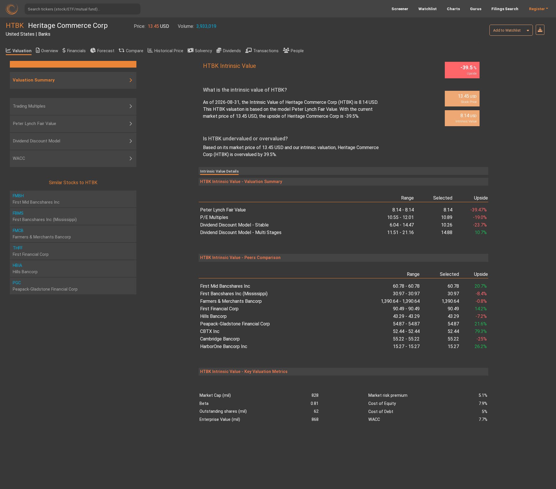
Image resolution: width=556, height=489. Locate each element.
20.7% (481, 286)
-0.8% (481, 301)
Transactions (266, 50)
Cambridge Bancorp (220, 339)
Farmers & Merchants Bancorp (231, 301)
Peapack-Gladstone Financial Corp (235, 324)
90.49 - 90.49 (406, 308)
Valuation (22, 50)
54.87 (453, 324)
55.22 (453, 339)
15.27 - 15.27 (406, 346)
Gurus (475, 8)
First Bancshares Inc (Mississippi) (234, 293)
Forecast (105, 50)
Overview (49, 50)
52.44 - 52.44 (406, 331)
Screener (400, 8)
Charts (453, 8)
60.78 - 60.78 (406, 286)
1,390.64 (450, 301)
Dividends (232, 50)
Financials (76, 50)
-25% (481, 339)
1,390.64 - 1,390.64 (400, 301)
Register (537, 8)
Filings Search (504, 8)
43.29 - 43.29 (406, 316)
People (297, 50)
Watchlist (427, 8)
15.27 (453, 346)
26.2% (481, 346)
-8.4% (481, 293)
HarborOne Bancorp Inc (223, 346)
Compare (134, 50)
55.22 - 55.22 (406, 339)
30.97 (453, 293)
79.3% (481, 331)
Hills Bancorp (213, 316)
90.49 (453, 308)
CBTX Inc (210, 331)
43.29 (453, 316)
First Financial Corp (219, 308)
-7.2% (481, 316)
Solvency (203, 50)
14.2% (481, 308)
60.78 (453, 286)
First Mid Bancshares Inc (225, 286)
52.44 (453, 331)
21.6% (481, 324)
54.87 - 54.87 (406, 324)
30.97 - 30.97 (406, 293)
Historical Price (168, 50)
